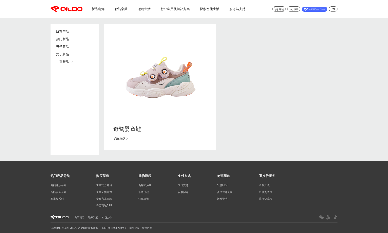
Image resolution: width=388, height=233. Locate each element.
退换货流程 (265, 199)
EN (333, 9)
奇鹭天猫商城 (104, 192)
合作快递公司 (225, 192)
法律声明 (147, 227)
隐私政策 (134, 227)
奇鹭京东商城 (104, 199)
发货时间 (222, 185)
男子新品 (62, 46)
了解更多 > (120, 138)
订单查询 (143, 199)
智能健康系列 (58, 185)
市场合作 (107, 217)
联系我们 (93, 217)
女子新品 (62, 54)
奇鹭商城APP (104, 205)
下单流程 (143, 192)
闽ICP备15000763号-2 (114, 227)
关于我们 (79, 217)
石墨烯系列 (57, 199)
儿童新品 (62, 62)
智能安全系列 (58, 192)
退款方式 (264, 185)
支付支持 (183, 185)
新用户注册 (145, 185)
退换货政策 (265, 192)
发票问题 (183, 192)
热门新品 (62, 39)
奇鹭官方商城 (104, 185)
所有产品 (62, 31)
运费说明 (222, 199)
